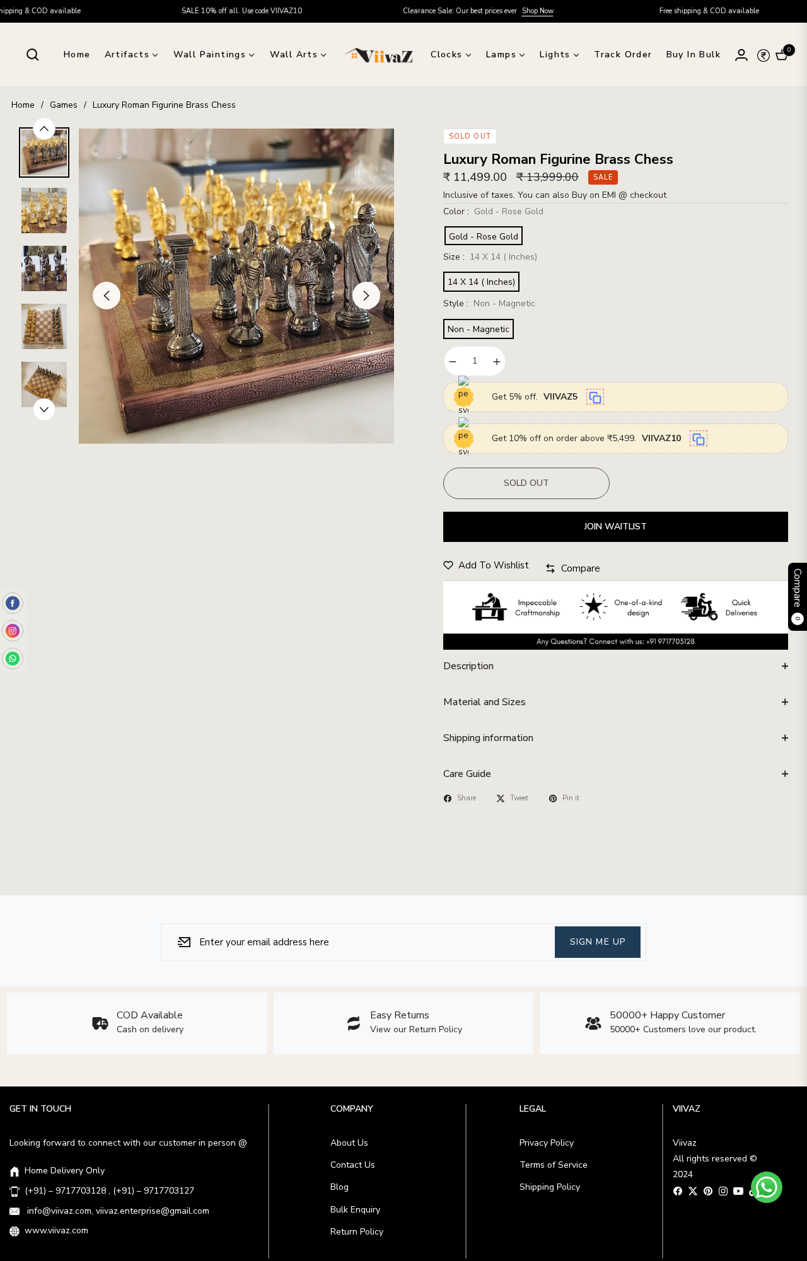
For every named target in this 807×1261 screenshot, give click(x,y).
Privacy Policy (547, 1143)
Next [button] (366, 295)
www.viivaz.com (56, 1230)
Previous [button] (106, 295)
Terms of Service (554, 1165)
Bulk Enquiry (355, 1210)
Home (23, 105)
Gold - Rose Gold (483, 237)
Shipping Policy (550, 1187)
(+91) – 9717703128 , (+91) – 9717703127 (109, 1191)
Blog (339, 1187)
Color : (493, 211)
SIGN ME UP (597, 941)
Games (64, 105)
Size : (490, 257)
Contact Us (352, 1165)
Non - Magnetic (478, 329)
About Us (349, 1143)
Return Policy (356, 1232)
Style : (489, 303)
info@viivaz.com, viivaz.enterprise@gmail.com (117, 1211)
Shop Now (500, 11)
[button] (33, 55)
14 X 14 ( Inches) (481, 282)
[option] (236, 286)
